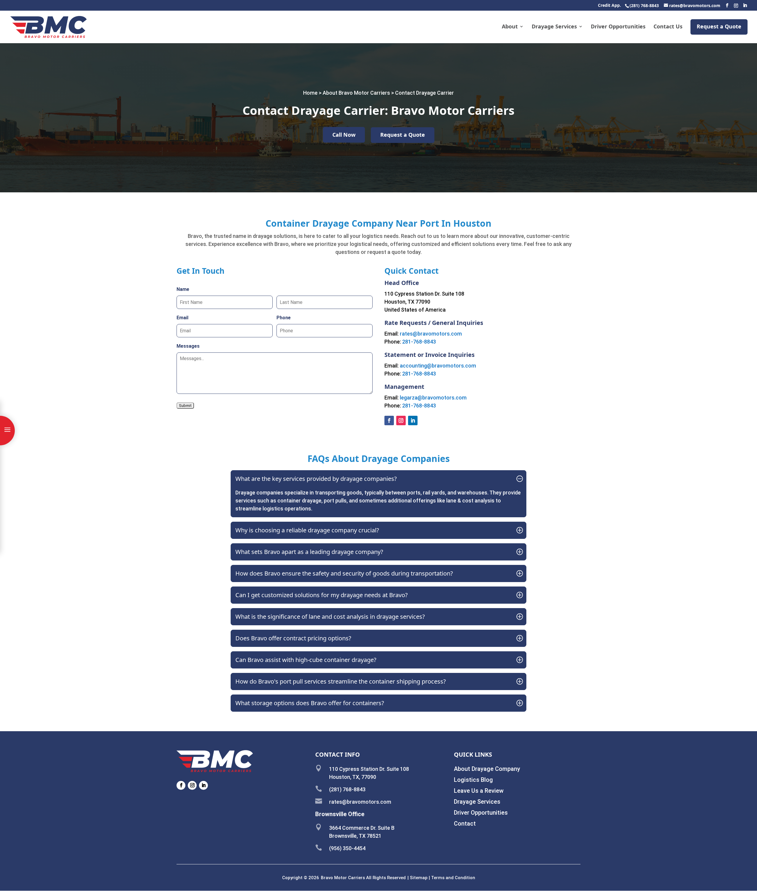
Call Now (343, 134)
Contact (465, 823)
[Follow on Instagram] (401, 420)
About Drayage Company (487, 768)
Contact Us (668, 27)
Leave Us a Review (479, 790)
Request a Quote (719, 26)
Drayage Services (554, 27)
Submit (185, 405)
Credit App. (609, 5)
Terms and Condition (453, 877)
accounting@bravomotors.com (438, 365)
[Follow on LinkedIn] (413, 420)
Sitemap (419, 877)
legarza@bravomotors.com (433, 397)
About (510, 27)
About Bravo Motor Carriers (356, 93)
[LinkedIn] (745, 5)
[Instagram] (736, 6)
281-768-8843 (419, 342)
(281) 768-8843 (644, 5)
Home (310, 93)
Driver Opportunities (618, 27)
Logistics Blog (473, 779)
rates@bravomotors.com (431, 334)
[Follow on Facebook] (389, 420)
